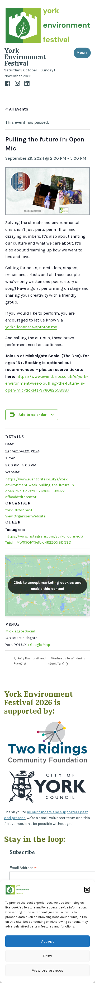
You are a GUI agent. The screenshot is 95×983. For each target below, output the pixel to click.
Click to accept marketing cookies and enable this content (47, 585)
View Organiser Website (25, 516)
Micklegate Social (20, 631)
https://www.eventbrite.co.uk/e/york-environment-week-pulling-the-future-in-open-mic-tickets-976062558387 (46, 383)
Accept (47, 941)
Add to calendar (32, 414)
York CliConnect (18, 510)
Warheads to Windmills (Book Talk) (66, 661)
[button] (87, 889)
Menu (84, 52)
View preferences (47, 970)
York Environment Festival (25, 57)
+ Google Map (38, 644)
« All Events (16, 109)
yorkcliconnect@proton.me (31, 326)
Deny (47, 955)
